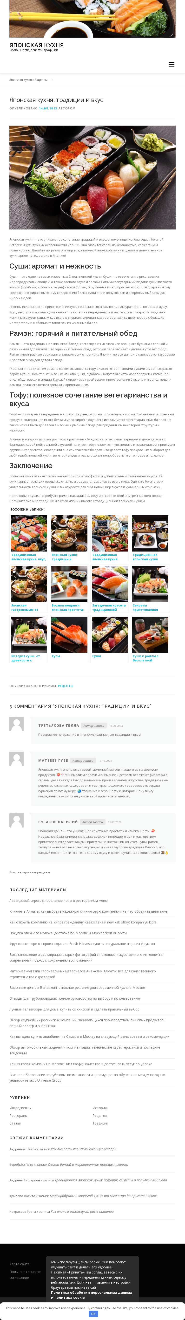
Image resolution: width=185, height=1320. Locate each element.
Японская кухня (36, 45)
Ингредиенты (20, 1107)
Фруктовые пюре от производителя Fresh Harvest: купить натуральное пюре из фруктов (82, 943)
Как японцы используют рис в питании (82, 1211)
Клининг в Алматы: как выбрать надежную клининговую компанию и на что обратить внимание (88, 911)
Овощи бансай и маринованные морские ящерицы (88, 1164)
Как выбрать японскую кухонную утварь (83, 1149)
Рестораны (18, 1115)
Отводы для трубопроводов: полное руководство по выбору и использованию (74, 998)
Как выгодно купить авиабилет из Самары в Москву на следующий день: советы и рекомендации (89, 1036)
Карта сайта (19, 1264)
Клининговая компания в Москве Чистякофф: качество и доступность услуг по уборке (80, 1064)
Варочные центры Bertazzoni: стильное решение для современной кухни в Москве (77, 987)
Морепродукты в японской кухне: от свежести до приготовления (103, 1195)
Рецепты (41, 80)
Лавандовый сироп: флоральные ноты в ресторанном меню (58, 900)
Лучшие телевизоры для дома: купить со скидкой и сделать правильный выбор (74, 1009)
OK (93, 1314)
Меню (171, 64)
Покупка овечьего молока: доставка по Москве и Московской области (68, 933)
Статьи (15, 1123)
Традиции (100, 1123)
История (99, 1107)
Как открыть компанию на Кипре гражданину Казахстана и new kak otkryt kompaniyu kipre (83, 922)
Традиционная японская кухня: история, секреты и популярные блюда (111, 1180)
